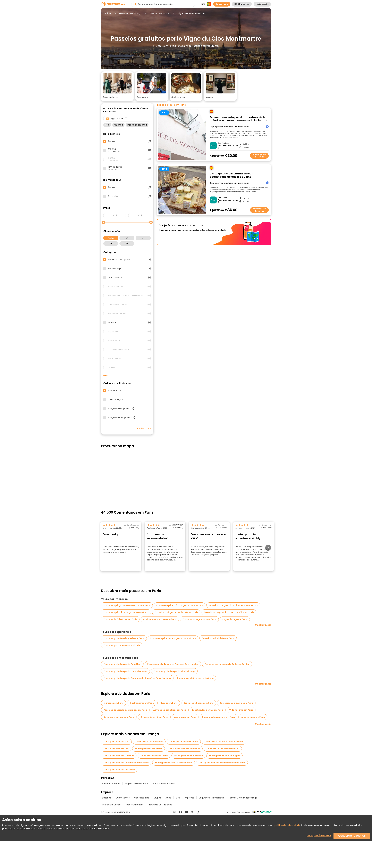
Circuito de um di (129, 304)
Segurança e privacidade (211, 797)
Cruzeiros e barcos (129, 349)
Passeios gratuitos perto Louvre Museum (125, 671)
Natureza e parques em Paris (118, 717)
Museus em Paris (169, 703)
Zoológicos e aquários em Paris (236, 703)
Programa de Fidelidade (160, 804)
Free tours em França (130, 13)
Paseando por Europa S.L (228, 147)
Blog (178, 797)
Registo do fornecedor (136, 783)
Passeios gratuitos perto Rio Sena (195, 678)
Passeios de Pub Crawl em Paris (120, 619)
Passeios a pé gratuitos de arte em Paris (176, 612)
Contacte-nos (141, 797)
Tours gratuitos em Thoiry (154, 755)
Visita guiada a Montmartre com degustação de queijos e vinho (232, 175)
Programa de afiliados (164, 783)
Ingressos (129, 331)
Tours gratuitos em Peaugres (224, 755)
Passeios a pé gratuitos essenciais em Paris (126, 605)
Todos (111, 238)
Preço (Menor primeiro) (121, 417)
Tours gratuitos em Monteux (118, 755)
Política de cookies (111, 804)
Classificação (115, 399)
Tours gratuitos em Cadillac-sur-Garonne (126, 762)
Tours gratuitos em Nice (116, 741)
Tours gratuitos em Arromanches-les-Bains (221, 762)
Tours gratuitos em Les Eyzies (119, 769)
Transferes (129, 340)
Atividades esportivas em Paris (159, 619)
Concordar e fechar (351, 836)
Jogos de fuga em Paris (234, 619)
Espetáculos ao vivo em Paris (207, 710)
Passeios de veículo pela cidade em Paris (125, 710)
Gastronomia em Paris (142, 703)
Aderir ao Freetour (111, 783)
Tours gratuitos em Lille (116, 748)
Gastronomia (129, 277)
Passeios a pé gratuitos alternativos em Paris (233, 605)
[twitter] (192, 812)
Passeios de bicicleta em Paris (218, 638)
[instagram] (174, 812)
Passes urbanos (129, 313)
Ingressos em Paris (113, 703)
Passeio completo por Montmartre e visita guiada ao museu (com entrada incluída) (238, 119)
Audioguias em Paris (185, 717)
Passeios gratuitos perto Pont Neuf (122, 664)
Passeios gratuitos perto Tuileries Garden (227, 664)
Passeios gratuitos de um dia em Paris (123, 638)
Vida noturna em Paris (241, 710)
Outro (129, 367)
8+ (143, 238)
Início (108, 13)
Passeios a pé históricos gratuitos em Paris (179, 605)
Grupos (157, 797)
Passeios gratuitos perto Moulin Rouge (174, 671)
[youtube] (186, 812)
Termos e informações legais (244, 797)
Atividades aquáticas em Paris (169, 710)
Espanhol (129, 196)
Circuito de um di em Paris (154, 717)
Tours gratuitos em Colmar (183, 741)
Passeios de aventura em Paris (218, 717)
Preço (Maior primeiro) (121, 408)
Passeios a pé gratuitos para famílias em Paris (229, 612)
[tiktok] (198, 812)
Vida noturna (129, 286)
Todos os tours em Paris (171, 105)
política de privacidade (287, 825)
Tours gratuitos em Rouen (149, 741)
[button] (117, 86)
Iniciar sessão (262, 4)
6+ (127, 243)
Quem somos (123, 797)
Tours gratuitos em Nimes (148, 748)
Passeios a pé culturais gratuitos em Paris (126, 612)
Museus (129, 322)
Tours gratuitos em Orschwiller (222, 748)
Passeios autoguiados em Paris (199, 619)
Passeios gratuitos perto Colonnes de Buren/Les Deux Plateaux (137, 678)
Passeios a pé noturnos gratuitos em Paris (173, 638)
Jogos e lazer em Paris (253, 717)
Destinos (106, 797)
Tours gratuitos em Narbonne (184, 748)
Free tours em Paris (159, 13)
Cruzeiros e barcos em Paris (198, 703)
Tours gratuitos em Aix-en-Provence (224, 741)
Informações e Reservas (259, 155)
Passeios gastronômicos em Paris (121, 645)
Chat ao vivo (243, 4)
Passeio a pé (129, 268)
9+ (127, 238)
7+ (111, 243)
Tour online (129, 358)
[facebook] (180, 812)
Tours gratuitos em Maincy (188, 755)
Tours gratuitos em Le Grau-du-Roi (173, 762)
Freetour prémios (134, 804)
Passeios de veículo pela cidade (129, 295)
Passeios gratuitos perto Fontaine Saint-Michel (172, 664)
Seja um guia (222, 4)
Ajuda (168, 797)
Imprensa (189, 797)
